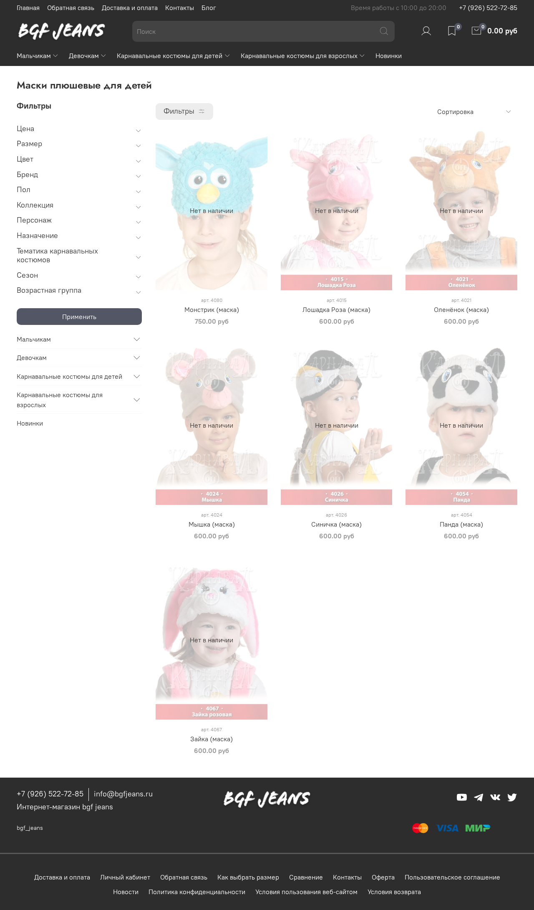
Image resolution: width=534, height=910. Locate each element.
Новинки (388, 55)
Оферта (383, 877)
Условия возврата (394, 891)
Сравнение (306, 877)
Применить (79, 316)
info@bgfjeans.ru (123, 793)
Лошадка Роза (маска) (336, 309)
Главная (28, 7)
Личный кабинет (125, 877)
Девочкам (84, 55)
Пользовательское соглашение (452, 877)
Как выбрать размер (248, 877)
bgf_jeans (30, 827)
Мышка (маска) (212, 524)
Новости (126, 891)
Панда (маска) (461, 524)
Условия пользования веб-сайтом (306, 891)
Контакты (179, 7)
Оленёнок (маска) (461, 309)
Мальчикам (34, 55)
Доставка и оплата (130, 7)
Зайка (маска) (211, 739)
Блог (209, 7)
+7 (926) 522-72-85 (488, 7)
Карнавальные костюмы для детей (169, 55)
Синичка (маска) (336, 524)
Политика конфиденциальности (197, 891)
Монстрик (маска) (211, 309)
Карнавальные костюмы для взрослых (299, 55)
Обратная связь (70, 7)
